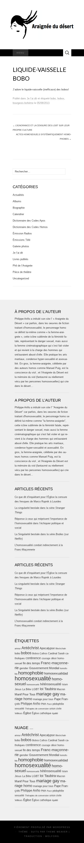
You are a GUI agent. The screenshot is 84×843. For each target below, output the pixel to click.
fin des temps (31, 663)
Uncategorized (21, 278)
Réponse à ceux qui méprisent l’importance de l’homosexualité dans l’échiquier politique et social (41, 523)
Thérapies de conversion (37, 708)
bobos (60, 98)
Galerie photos (21, 246)
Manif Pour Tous (25, 694)
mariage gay (47, 693)
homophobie (30, 672)
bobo (53, 98)
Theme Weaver (57, 832)
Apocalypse (47, 648)
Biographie (19, 207)
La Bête (26, 689)
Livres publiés (20, 259)
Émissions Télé (21, 239)
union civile (55, 708)
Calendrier (18, 214)
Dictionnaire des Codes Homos (30, 227)
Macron (61, 689)
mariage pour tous (43, 699)
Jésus (18, 689)
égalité (55, 713)
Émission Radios (22, 233)
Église (27, 713)
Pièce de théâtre (22, 272)
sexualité (19, 708)
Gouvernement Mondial (44, 668)
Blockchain (60, 648)
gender (24, 668)
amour (18, 648)
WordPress (61, 827)
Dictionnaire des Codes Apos (29, 220)
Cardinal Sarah (56, 653)
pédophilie (58, 703)
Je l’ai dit (32, 98)
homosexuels (33, 684)
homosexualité (33, 678)
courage (46, 658)
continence (33, 658)
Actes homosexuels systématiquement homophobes (43, 136)
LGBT (35, 689)
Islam (65, 684)
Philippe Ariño (30, 703)
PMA (43, 704)
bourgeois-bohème (23, 102)
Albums (17, 201)
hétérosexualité (50, 684)
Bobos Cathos (39, 653)
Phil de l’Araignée (22, 265)
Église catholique (41, 713)
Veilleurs (18, 713)
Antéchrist (30, 648)
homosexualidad (56, 673)
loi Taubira (48, 689)
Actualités (18, 194)
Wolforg (52, 836)
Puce (49, 704)
